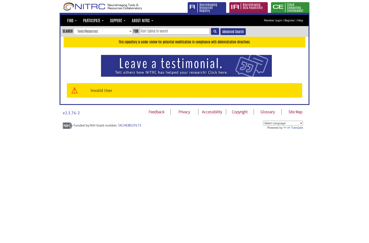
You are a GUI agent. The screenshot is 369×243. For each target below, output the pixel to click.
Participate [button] (92, 21)
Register (289, 20)
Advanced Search (233, 31)
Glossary (268, 111)
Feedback (156, 111)
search (68, 31)
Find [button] (71, 21)
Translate (297, 128)
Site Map (295, 111)
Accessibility (212, 111)
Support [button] (116, 21)
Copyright (240, 111)
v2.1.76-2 (71, 113)
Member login (273, 20)
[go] (215, 31)
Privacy (184, 111)
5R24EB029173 (129, 125)
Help (300, 20)
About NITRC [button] (141, 21)
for (135, 31)
